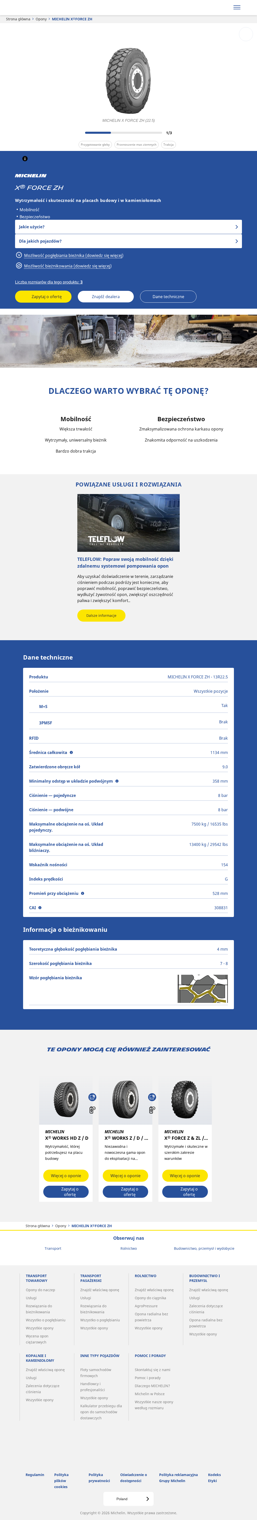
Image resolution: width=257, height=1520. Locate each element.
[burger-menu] (237, 7)
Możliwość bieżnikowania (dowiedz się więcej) (67, 266)
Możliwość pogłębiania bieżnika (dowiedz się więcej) (73, 255)
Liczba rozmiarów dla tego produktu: (49, 282)
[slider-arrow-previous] (79, 133)
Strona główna (18, 19)
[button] (25, 158)
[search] (224, 7)
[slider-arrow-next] (178, 133)
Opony (41, 19)
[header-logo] (34, 7)
